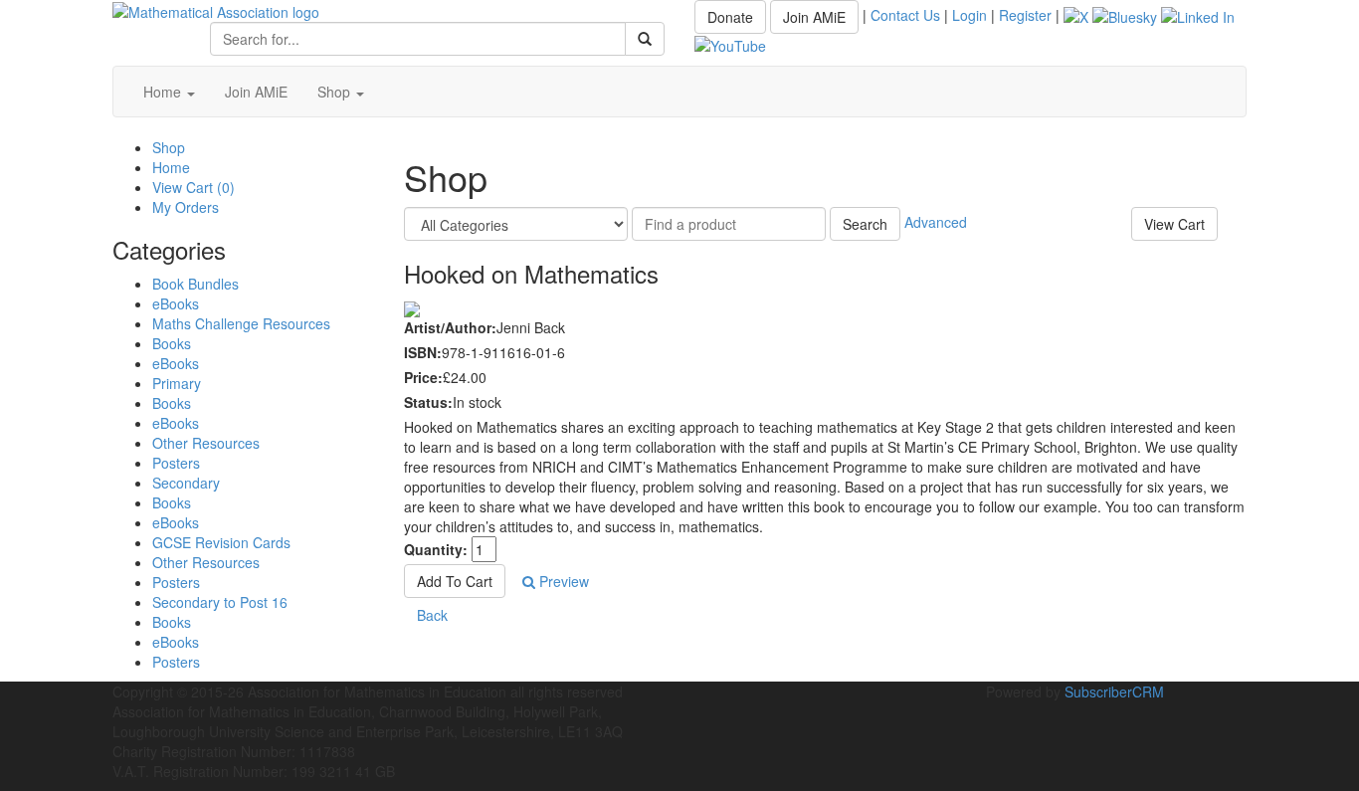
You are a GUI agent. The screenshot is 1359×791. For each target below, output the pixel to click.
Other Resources (206, 443)
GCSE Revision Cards (221, 542)
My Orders (185, 207)
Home (164, 91)
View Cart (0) (193, 187)
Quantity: (436, 549)
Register (1025, 15)
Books (171, 343)
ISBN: (423, 352)
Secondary (186, 483)
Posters (176, 463)
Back (432, 615)
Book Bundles (195, 284)
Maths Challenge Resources (241, 323)
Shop (335, 91)
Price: (423, 377)
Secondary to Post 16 (220, 602)
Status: (428, 402)
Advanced (935, 222)
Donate (730, 17)
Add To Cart (454, 581)
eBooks (175, 303)
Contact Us (905, 15)
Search (865, 224)
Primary (176, 383)
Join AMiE (814, 17)
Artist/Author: (450, 327)
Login (969, 15)
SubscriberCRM (1114, 691)
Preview (562, 581)
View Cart (1174, 224)
